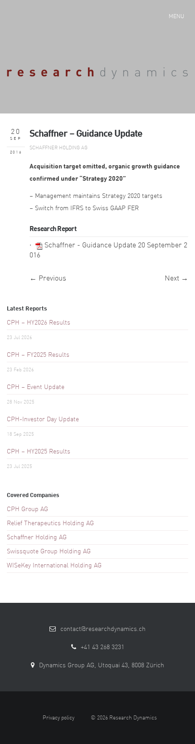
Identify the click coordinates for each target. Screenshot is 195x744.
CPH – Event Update (35, 387)
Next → (176, 278)
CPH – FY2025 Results (38, 355)
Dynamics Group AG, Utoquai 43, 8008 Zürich (101, 665)
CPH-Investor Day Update (43, 419)
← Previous (47, 278)
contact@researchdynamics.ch (103, 629)
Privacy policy (58, 718)
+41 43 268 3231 (102, 647)
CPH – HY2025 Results (38, 451)
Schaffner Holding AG (58, 148)
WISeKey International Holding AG (54, 565)
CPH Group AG (27, 509)
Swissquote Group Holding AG (49, 551)
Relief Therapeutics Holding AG (50, 523)
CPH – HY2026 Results (38, 323)
